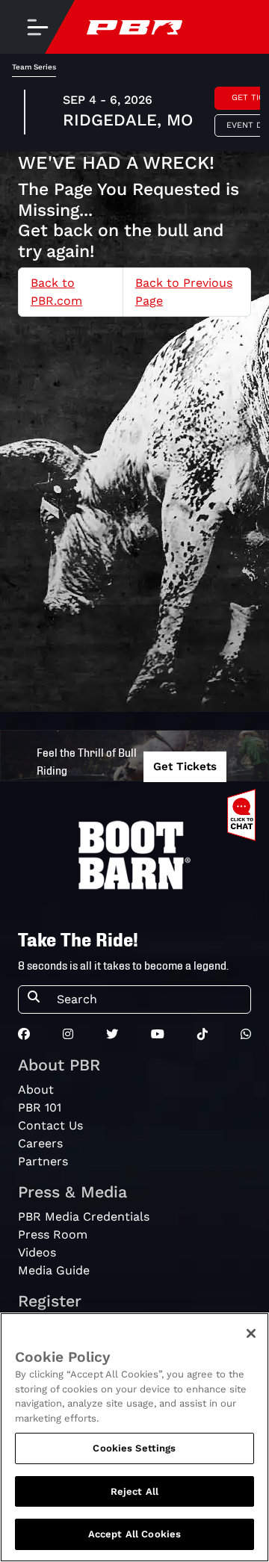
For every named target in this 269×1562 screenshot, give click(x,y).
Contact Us (50, 1125)
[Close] (251, 1333)
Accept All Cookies (134, 1534)
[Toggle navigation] (37, 27)
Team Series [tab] (34, 67)
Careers (40, 1143)
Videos (37, 1252)
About (36, 1089)
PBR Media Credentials (83, 1216)
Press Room (52, 1234)
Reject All (134, 1491)
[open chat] (244, 815)
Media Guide (54, 1270)
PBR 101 (39, 1107)
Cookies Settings (134, 1448)
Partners (43, 1161)
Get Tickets (185, 766)
